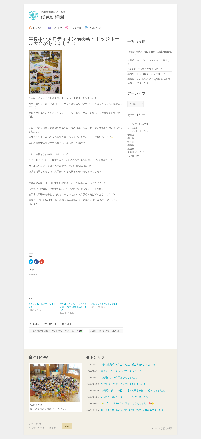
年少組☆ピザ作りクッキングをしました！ (149, 74)
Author (36, 324)
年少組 (130, 141)
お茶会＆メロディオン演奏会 (104, 304)
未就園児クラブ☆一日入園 (106, 330)
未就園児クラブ (135, 152)
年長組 (65, 324)
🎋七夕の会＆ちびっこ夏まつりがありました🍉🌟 (128, 403)
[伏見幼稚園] (47, 16)
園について (39, 27)
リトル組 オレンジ (138, 131)
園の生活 (57, 27)
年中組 (130, 138)
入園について (96, 27)
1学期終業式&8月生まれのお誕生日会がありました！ (129, 364)
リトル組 (132, 127)
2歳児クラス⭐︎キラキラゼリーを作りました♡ (124, 396)
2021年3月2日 (51, 324)
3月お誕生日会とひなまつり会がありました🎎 (56, 330)
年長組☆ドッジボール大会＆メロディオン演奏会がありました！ (73, 307)
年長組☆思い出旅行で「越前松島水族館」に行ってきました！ (134, 390)
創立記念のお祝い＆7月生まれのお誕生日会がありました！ (132, 409)
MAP (67, 426)
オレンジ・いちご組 (138, 124)
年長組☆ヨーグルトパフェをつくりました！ (124, 371)
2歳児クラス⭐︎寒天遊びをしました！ (146, 68)
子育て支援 (76, 27)
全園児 (130, 134)
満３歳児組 (133, 155)
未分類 (130, 148)
